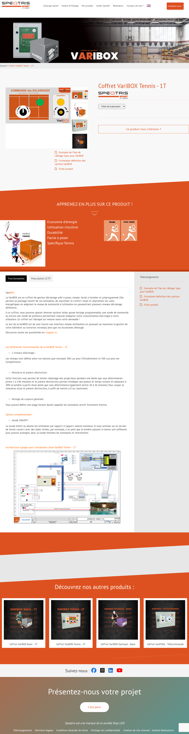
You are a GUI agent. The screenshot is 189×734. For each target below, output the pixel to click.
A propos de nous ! (135, 5)
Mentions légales (44, 730)
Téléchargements (22, 730)
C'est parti (94, 707)
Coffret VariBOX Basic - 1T (24, 644)
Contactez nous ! (175, 6)
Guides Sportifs (103, 5)
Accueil (3, 65)
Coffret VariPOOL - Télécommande (165, 644)
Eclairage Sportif (51, 5)
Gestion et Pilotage (70, 5)
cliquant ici (51, 332)
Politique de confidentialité (105, 730)
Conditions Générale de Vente (72, 730)
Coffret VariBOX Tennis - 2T (70, 644)
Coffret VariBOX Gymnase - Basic (118, 644)
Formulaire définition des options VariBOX (70, 162)
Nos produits (87, 5)
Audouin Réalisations (148, 730)
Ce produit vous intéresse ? (143, 129)
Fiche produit (66, 168)
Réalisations (118, 5)
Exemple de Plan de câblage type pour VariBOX (69, 154)
